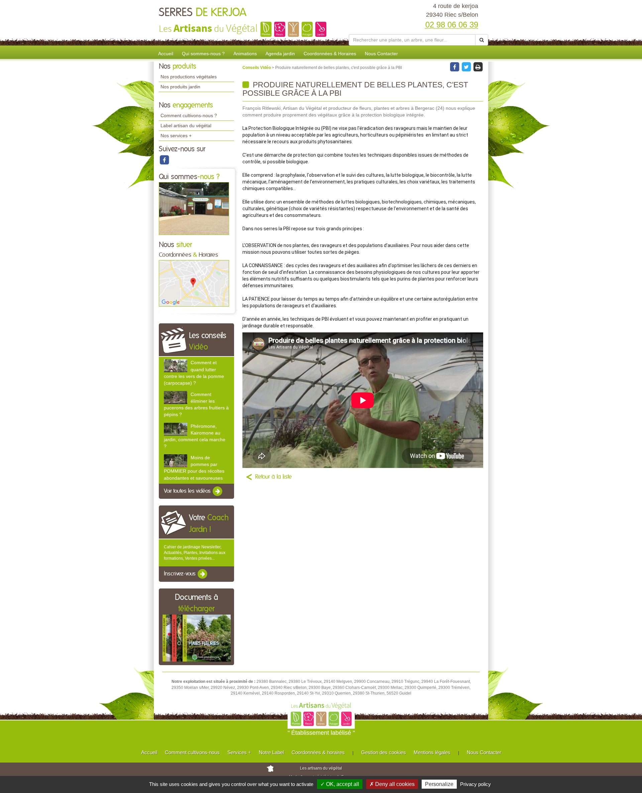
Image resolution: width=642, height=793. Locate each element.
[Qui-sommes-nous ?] (194, 208)
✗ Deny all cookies (392, 784)
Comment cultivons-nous (192, 752)
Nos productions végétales (188, 76)
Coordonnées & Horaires (330, 53)
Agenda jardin (280, 53)
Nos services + (176, 135)
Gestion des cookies (383, 752)
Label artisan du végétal (185, 125)
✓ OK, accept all (339, 784)
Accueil (165, 53)
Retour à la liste (273, 477)
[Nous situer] (194, 283)
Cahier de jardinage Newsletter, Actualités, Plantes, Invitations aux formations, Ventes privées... (194, 553)
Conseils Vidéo (257, 67)
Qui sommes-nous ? (203, 53)
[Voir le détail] (175, 365)
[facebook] (164, 159)
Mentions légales (432, 752)
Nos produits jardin (180, 86)
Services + (239, 752)
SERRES (202, 12)
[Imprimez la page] (477, 66)
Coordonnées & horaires (318, 752)
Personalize (439, 784)
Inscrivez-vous (180, 574)
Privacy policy (475, 784)
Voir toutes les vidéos (188, 491)
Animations (245, 53)
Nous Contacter (381, 53)
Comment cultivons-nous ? (188, 115)
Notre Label (271, 752)
